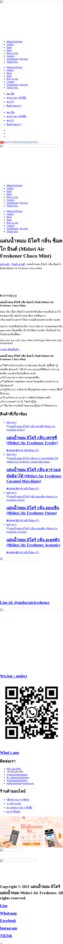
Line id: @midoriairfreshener (25, 602)
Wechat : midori (13, 676)
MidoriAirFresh (14, 41)
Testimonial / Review (17, 59)
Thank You (12, 61)
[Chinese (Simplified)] (2, 141)
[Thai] (31, 141)
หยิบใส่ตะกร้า (31, 450)
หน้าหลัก (5, 264)
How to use (12, 53)
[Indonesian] (22, 141)
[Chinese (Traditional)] (9, 141)
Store (9, 50)
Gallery (10, 44)
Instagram (8, 928)
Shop (9, 47)
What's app (9, 752)
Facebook (8, 920)
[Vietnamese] (36, 141)
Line (4, 905)
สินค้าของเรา (13, 105)
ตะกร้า (10, 101)
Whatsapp (8, 913)
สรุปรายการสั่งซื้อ (16, 97)
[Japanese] (27, 141)
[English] (17, 141)
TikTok (6, 936)
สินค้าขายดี (18, 264)
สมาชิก (10, 93)
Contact (10, 56)
